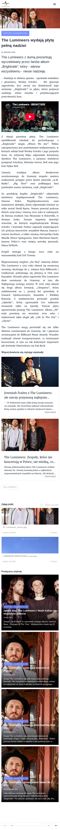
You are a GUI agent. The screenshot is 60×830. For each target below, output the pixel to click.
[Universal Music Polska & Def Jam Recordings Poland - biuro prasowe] (6, 6)
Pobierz (54, 533)
